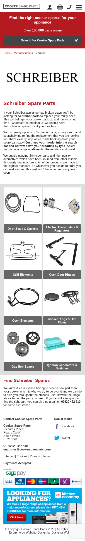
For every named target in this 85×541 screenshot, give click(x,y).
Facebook (68, 426)
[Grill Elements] (23, 251)
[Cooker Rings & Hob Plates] (62, 297)
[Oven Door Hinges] (62, 251)
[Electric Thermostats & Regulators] (62, 205)
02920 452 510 (18, 446)
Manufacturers (23, 53)
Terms (46, 456)
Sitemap (8, 456)
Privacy (35, 456)
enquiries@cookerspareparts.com (27, 449)
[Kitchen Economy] (42, 505)
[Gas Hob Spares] (23, 343)
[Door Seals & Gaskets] (23, 205)
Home (7, 53)
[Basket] (60, 7)
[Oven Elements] (23, 297)
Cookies (22, 456)
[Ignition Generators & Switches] (62, 343)
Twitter (65, 438)
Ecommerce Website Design (27, 532)
